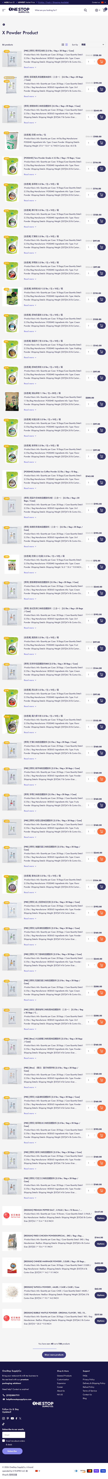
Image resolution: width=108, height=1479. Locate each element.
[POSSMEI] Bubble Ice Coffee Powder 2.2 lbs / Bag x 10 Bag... (51, 471)
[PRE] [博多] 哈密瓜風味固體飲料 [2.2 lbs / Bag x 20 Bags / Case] (53, 820)
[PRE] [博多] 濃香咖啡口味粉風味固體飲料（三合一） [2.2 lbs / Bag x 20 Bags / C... (53, 1011)
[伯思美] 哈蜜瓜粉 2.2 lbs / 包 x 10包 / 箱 (42, 419)
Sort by (75, 44)
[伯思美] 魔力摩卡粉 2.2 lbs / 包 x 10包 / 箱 (43, 716)
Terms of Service (90, 1390)
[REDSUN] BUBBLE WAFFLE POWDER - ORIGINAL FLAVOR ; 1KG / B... (55, 1312)
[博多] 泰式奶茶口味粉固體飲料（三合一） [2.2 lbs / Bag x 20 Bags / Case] (53, 610)
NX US (60, 1394)
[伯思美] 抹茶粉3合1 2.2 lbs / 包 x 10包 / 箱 (43, 288)
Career (60, 1387)
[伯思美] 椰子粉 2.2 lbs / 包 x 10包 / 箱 (41, 210)
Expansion (61, 1383)
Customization (63, 1379)
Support (86, 1371)
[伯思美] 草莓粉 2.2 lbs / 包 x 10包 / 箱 (41, 262)
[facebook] (16, 1418)
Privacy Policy (88, 1379)
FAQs (85, 1375)
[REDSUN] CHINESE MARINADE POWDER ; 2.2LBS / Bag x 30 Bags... (55, 1261)
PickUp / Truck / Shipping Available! (53, 2)
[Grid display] (63, 44)
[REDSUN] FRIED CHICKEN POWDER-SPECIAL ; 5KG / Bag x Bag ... (54, 1235)
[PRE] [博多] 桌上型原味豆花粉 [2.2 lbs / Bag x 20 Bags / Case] (52, 902)
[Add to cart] (101, 89)
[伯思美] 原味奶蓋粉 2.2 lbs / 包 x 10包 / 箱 (43, 314)
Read (29, 67)
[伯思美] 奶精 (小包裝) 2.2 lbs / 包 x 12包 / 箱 (44, 556)
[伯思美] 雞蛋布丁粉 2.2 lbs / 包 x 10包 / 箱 (43, 341)
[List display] (66, 44)
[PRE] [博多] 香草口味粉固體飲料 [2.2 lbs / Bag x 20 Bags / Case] (53, 1152)
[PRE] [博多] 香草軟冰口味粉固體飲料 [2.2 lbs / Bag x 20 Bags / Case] (52, 1124)
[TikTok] (3, 1424)
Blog (85, 1398)
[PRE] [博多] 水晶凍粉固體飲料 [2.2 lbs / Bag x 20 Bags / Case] (52, 1096)
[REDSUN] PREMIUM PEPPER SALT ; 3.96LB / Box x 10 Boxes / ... (53, 1210)
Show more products (54, 1354)
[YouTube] (12, 1418)
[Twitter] (20, 1418)
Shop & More (63, 1371)
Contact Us (87, 1394)
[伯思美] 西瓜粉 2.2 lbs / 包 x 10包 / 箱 (41, 689)
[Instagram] (3, 1418)
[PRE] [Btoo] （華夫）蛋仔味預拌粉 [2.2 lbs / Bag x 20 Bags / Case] (51, 1069)
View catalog (3, 10)
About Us (61, 1390)
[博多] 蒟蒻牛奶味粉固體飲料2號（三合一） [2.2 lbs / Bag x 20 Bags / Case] (51, 499)
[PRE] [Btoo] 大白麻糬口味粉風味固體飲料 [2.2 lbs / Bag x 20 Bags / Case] (53, 1040)
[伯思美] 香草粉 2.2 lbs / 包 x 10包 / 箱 (41, 445)
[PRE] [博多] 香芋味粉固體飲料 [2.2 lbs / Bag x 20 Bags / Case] (52, 768)
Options (100, 1218)
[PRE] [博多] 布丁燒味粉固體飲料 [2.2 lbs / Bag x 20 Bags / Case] (53, 954)
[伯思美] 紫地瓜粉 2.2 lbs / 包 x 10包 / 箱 (42, 875)
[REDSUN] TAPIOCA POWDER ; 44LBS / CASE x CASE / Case (51, 1287)
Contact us (96, 2)
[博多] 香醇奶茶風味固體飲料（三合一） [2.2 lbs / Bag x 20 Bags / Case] (53, 528)
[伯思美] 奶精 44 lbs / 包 (35, 134)
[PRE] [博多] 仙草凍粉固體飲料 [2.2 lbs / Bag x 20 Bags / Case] (52, 928)
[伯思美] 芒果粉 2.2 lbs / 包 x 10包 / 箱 (41, 236)
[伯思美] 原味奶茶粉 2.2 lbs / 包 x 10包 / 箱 (43, 367)
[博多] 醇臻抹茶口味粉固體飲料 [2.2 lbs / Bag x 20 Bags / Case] (52, 106)
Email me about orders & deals (15, 1442)
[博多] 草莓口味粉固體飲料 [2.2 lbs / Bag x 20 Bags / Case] (50, 794)
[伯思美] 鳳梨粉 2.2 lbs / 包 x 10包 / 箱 (41, 637)
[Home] (4, 25)
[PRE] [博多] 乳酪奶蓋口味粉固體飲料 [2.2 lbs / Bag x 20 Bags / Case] (52, 982)
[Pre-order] (101, 61)
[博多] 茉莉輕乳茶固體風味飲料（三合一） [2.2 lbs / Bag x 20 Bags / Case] (53, 78)
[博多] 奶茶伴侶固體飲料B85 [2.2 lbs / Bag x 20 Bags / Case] (51, 663)
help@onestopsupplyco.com (18, 1399)
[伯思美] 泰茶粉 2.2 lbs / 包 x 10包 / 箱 (41, 184)
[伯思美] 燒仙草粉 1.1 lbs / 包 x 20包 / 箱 (42, 393)
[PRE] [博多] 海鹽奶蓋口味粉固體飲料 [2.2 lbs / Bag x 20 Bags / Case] (52, 848)
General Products (64, 1375)
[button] (95, 59)
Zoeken (85, 10)
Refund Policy (88, 1387)
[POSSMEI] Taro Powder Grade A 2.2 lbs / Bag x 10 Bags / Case (52, 157)
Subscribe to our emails (13, 1429)
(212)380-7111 (12, 1395)
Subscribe (12, 1451)
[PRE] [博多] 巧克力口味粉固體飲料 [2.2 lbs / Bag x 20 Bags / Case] (51, 1180)
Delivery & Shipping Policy (94, 1383)
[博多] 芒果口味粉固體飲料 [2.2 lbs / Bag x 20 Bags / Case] (50, 742)
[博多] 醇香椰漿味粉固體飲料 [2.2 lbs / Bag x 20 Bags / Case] (51, 582)
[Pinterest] (8, 1418)
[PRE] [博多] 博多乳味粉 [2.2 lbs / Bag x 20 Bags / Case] (49, 50)
